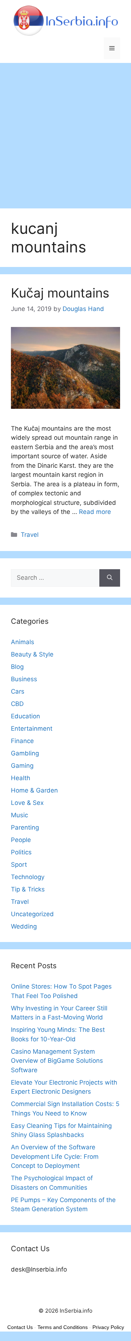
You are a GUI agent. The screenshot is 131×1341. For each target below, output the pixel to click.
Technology (27, 877)
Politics (21, 852)
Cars (17, 691)
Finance (22, 741)
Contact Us (20, 1327)
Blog (17, 666)
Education (25, 716)
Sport (19, 864)
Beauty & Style (32, 654)
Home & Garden (34, 790)
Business (24, 679)
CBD (17, 703)
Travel (30, 534)
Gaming (22, 765)
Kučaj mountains (60, 292)
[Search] (109, 578)
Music (19, 815)
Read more (95, 511)
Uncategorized (32, 914)
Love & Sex (27, 802)
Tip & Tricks (28, 889)
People (21, 839)
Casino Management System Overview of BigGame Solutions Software (57, 1061)
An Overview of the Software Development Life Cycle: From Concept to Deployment (55, 1156)
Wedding (24, 926)
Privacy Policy (108, 1327)
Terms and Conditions (62, 1327)
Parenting (25, 827)
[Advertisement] (65, 132)
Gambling (25, 753)
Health (20, 778)
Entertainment (31, 728)
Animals (22, 642)
